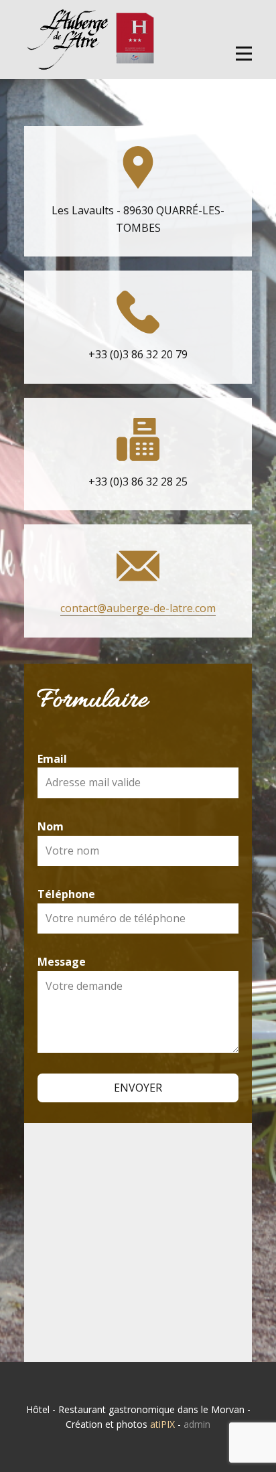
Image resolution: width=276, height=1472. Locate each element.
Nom (51, 826)
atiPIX (162, 1424)
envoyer (138, 1087)
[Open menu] (244, 53)
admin (197, 1424)
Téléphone (66, 894)
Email (52, 758)
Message (62, 961)
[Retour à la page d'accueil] (91, 39)
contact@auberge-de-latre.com (138, 608)
